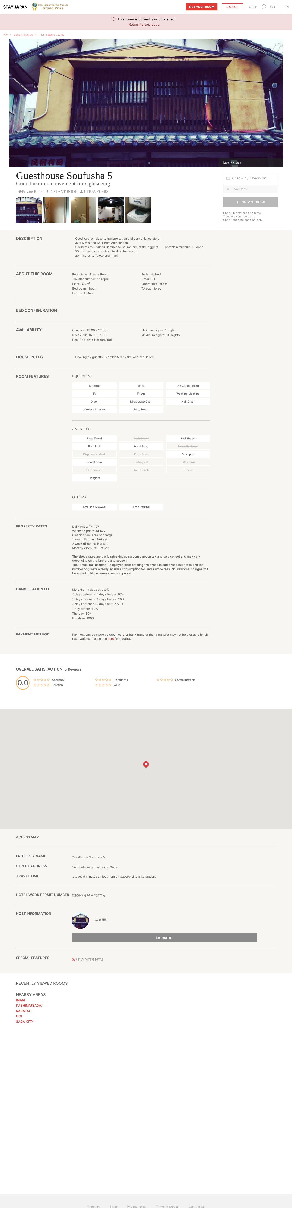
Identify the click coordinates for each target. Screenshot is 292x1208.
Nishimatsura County (51, 34)
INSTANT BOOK (252, 202)
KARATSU (23, 1011)
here (111, 638)
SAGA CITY (24, 1021)
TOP (5, 34)
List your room (201, 7)
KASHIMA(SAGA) (29, 1005)
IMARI (20, 1000)
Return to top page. (144, 24)
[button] (264, 6)
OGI (19, 1016)
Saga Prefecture (23, 34)
